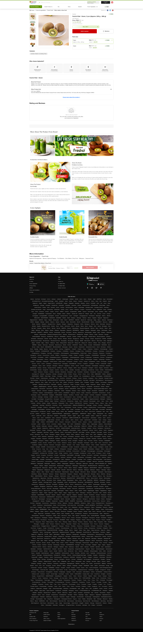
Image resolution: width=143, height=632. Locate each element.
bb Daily (31, 292)
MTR (101, 612)
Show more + (71, 624)
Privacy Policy (32, 285)
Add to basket (84, 31)
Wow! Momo (88, 618)
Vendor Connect (62, 288)
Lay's (101, 620)
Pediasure (102, 614)
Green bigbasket (33, 283)
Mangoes (82, 258)
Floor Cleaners (32, 618)
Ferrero (87, 620)
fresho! (74, 14)
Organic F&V (32, 616)
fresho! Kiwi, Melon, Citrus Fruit (42, 263)
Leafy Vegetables (61, 618)
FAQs (59, 279)
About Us (31, 279)
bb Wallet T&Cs (61, 285)
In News (31, 281)
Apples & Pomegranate (35, 258)
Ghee (58, 612)
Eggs (58, 616)
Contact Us (60, 281)
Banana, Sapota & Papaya (50, 258)
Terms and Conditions (34, 290)
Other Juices (46, 618)
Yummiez (74, 616)
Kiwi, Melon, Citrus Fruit (72, 258)
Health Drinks (46, 614)
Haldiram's (74, 620)
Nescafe (87, 612)
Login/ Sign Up (106, 2)
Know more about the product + (71, 97)
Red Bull (73, 614)
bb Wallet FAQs (61, 283)
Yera (87, 616)
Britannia (74, 618)
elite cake (88, 614)
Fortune (101, 618)
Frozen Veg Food (33, 620)
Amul (73, 612)
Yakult (101, 616)
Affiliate (31, 288)
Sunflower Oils (32, 612)
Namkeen (45, 616)
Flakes (58, 614)
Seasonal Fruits (89, 258)
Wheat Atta (45, 612)
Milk (30, 614)
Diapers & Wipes (47, 620)
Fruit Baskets (61, 258)
